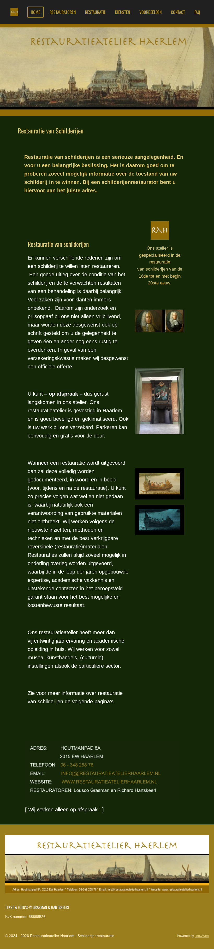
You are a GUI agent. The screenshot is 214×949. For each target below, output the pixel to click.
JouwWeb (202, 935)
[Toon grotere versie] (159, 483)
